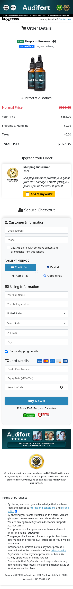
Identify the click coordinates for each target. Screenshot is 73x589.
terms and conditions (43, 507)
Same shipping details (24, 351)
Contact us (65, 19)
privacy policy (58, 550)
